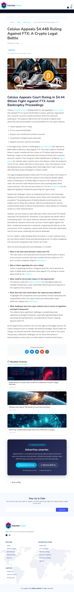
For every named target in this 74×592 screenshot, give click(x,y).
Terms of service (12, 574)
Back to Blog (16, 482)
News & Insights (11, 548)
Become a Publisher (45, 554)
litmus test (56, 186)
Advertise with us (45, 470)
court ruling (58, 110)
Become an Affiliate (45, 557)
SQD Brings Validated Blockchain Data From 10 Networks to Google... (32, 430)
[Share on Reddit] (42, 352)
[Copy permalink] (47, 352)
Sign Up (41, 561)
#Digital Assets (15, 53)
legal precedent (35, 282)
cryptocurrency (21, 110)
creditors (28, 274)
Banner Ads (42, 545)
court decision (45, 146)
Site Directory (11, 551)
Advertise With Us (49, 465)
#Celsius (29, 53)
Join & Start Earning (27, 465)
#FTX (8, 53)
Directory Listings (44, 551)
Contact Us (10, 571)
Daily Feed (26, 22)
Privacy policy (11, 577)
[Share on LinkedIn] (37, 352)
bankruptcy (41, 260)
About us (9, 557)
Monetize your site (30, 470)
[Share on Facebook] (32, 352)
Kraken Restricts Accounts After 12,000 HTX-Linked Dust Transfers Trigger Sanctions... (34, 383)
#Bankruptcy (22, 53)
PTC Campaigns (44, 548)
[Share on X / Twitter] (27, 352)
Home (12, 22)
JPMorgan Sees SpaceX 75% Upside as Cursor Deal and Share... (30, 407)
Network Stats (11, 554)
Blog (18, 22)
